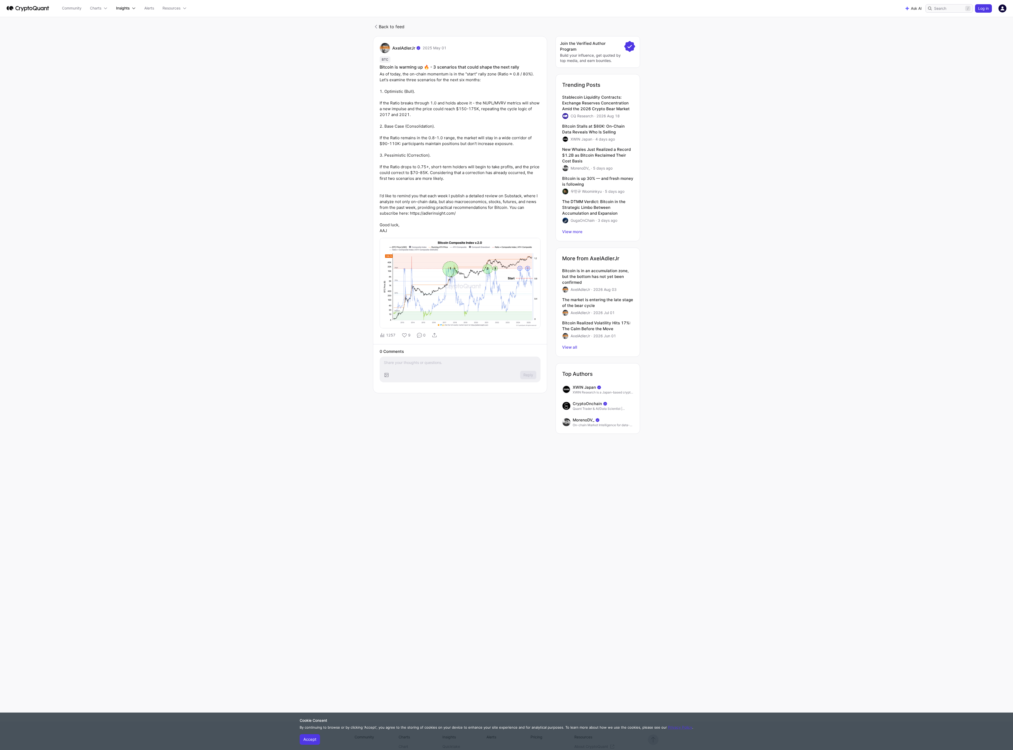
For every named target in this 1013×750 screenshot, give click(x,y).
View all (569, 347)
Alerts (149, 8)
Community (72, 8)
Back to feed (391, 26)
